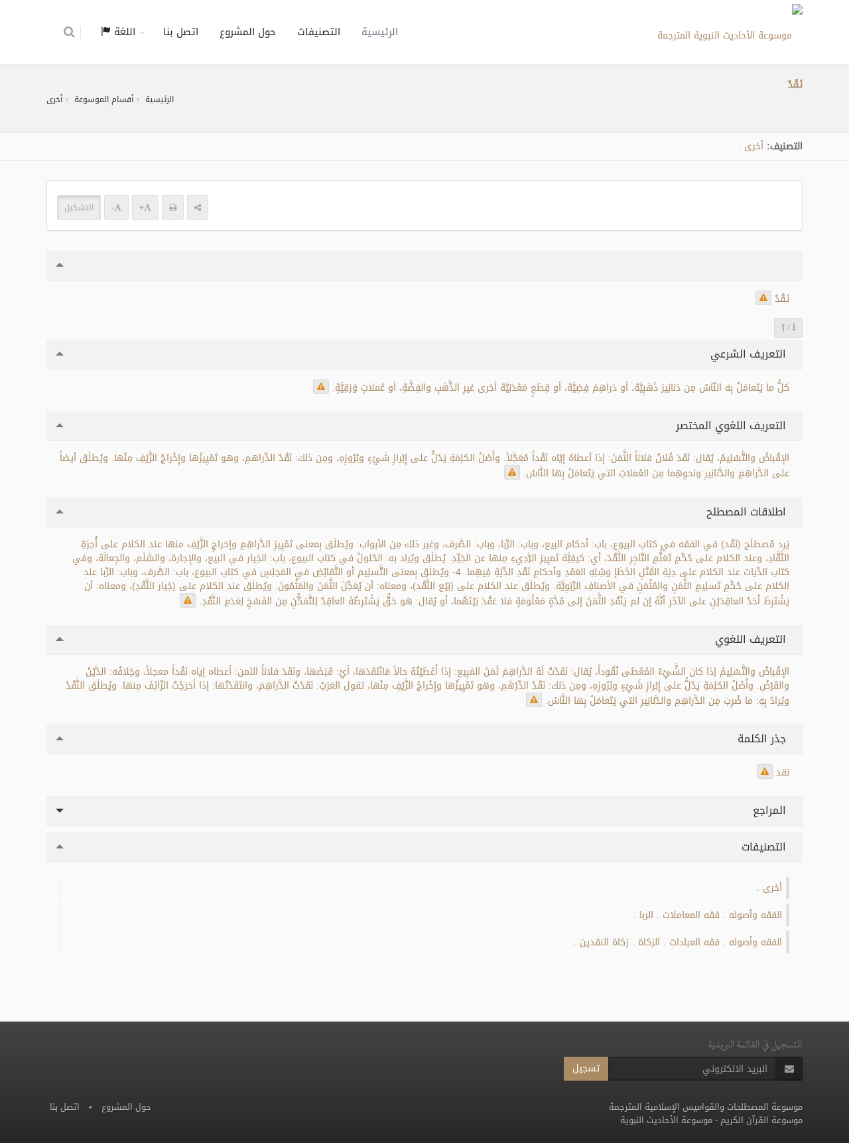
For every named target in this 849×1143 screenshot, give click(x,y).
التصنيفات (318, 32)
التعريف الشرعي (749, 354)
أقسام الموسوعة (103, 99)
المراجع (771, 810)
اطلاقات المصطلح (747, 512)
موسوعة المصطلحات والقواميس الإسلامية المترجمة (706, 1107)
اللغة (123, 32)
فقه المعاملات (691, 915)
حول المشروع (248, 32)
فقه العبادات (694, 942)
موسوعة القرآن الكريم (761, 1120)
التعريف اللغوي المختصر (732, 425)
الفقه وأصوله (755, 915)
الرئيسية (379, 32)
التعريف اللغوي (752, 639)
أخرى (54, 99)
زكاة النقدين (604, 942)
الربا (646, 915)
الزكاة (649, 942)
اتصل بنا (180, 32)
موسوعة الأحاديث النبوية (666, 1120)
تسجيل (586, 1068)
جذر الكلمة (763, 738)
